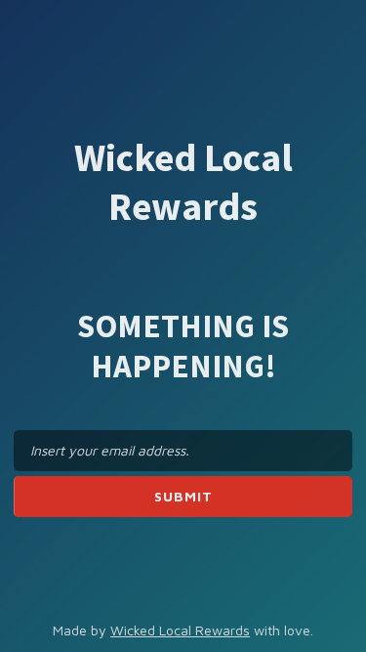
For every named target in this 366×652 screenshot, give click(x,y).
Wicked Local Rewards (180, 630)
